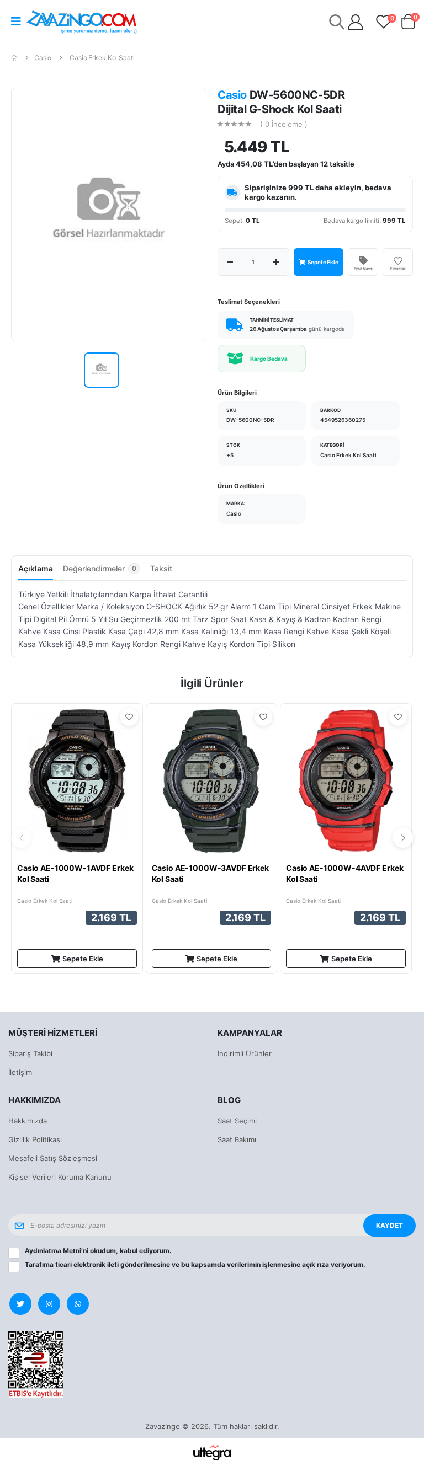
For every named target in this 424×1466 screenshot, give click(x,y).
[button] (408, 24)
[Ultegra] (212, 1452)
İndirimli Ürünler (245, 1053)
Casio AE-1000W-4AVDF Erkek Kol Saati (344, 873)
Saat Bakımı (237, 1139)
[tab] (101, 571)
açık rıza (315, 1264)
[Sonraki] (403, 838)
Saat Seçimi (237, 1120)
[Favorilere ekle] (129, 717)
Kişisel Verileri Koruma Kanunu (60, 1177)
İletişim (20, 1072)
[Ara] (337, 21)
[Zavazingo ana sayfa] (81, 21)
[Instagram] (49, 1304)
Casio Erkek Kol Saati (102, 57)
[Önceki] (21, 838)
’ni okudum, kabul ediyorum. (98, 1251)
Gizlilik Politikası (35, 1139)
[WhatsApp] (78, 1304)
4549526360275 (342, 419)
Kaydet (389, 1225)
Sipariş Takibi (30, 1053)
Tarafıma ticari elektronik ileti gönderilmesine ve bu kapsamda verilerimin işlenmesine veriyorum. (195, 1264)
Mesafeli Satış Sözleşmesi (52, 1158)
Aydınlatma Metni (53, 1250)
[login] (355, 22)
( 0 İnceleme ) (284, 124)
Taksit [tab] (161, 568)
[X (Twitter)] (20, 1304)
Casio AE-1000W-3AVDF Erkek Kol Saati (210, 873)
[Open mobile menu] (16, 21)
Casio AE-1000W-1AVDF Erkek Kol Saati (75, 873)
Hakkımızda (27, 1120)
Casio (42, 57)
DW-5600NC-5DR (250, 419)
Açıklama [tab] (35, 568)
